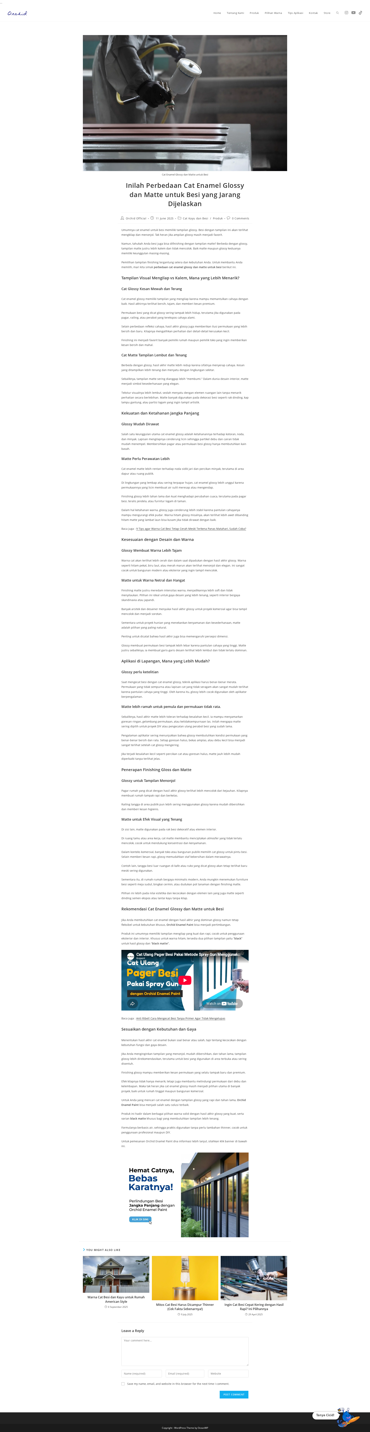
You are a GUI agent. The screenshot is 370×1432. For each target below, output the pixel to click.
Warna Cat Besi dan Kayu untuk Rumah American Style (116, 1299)
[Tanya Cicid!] (348, 1418)
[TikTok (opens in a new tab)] (360, 13)
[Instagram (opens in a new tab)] (346, 13)
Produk (218, 218)
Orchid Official (136, 218)
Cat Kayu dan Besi (195, 218)
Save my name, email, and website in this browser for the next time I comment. (178, 1384)
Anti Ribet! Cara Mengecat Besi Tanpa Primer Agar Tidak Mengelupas (180, 1018)
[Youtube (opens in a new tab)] (353, 13)
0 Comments (240, 218)
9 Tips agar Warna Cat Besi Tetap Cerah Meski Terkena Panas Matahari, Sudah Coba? (191, 528)
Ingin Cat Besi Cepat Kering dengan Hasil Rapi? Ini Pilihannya (254, 1307)
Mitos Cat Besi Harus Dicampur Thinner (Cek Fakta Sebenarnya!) (185, 1307)
